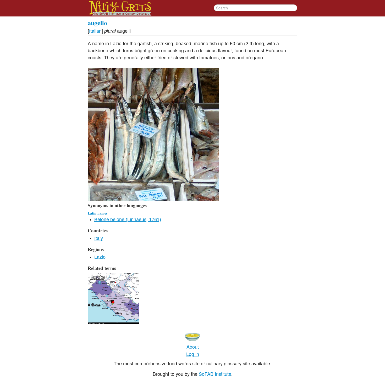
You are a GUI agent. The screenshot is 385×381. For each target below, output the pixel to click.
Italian (95, 31)
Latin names (97, 213)
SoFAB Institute (215, 373)
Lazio (100, 257)
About (192, 346)
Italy (98, 238)
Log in (192, 353)
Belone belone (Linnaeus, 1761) (127, 219)
